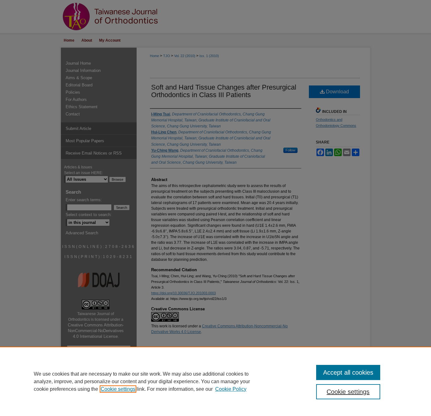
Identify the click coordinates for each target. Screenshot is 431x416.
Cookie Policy (230, 389)
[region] (215, 381)
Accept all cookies (348, 372)
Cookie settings (118, 389)
